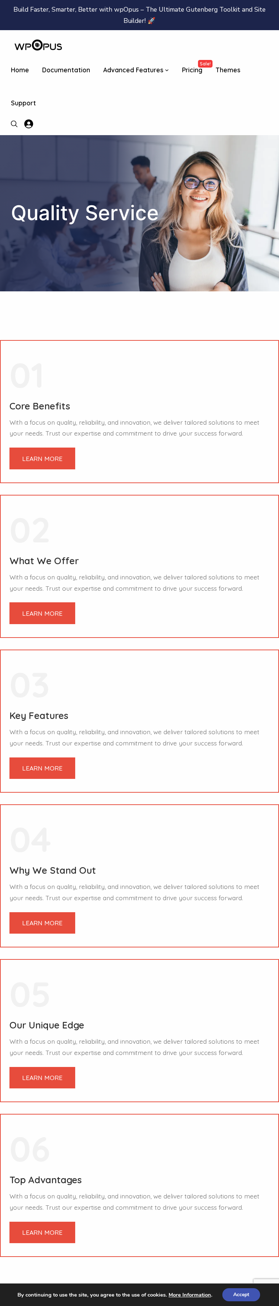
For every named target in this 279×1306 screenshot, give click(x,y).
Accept (241, 1294)
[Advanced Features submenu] (167, 70)
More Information (190, 1294)
